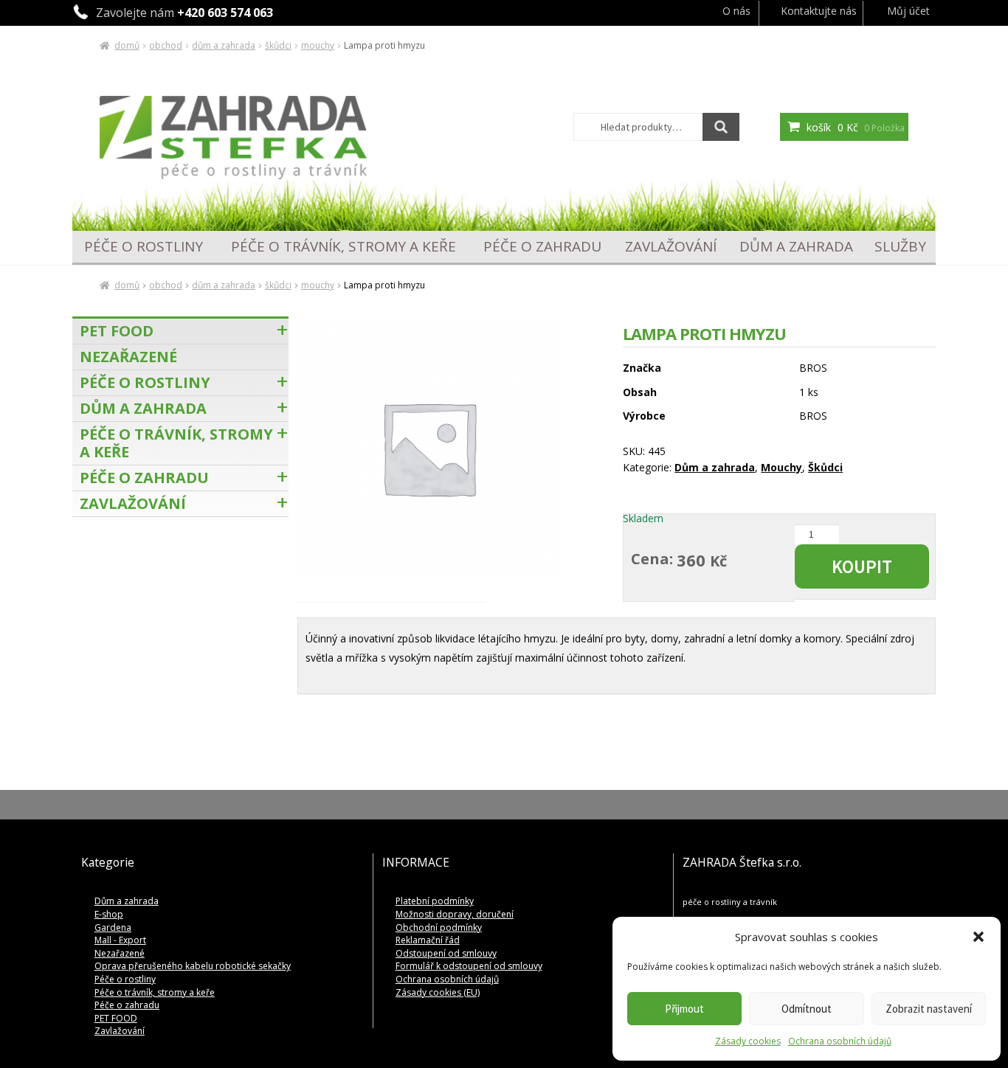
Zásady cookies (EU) (438, 992)
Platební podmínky (435, 901)
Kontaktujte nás (819, 11)
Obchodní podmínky (439, 927)
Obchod (165, 45)
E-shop (108, 914)
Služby (900, 246)
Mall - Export (120, 940)
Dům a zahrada (223, 45)
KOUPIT (862, 566)
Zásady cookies (748, 1041)
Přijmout (684, 1009)
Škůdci (278, 45)
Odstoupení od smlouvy (446, 953)
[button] (978, 936)
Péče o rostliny (143, 246)
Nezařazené (128, 357)
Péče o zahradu (542, 246)
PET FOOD (116, 331)
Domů (126, 45)
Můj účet (908, 11)
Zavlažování (671, 246)
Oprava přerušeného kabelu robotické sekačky (192, 966)
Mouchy (317, 45)
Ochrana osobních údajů (839, 1041)
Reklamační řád (428, 940)
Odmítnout (806, 1009)
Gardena (112, 927)
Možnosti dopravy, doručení (455, 914)
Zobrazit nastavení (929, 1009)
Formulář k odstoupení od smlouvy (469, 966)
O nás (736, 11)
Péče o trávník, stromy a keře (343, 246)
